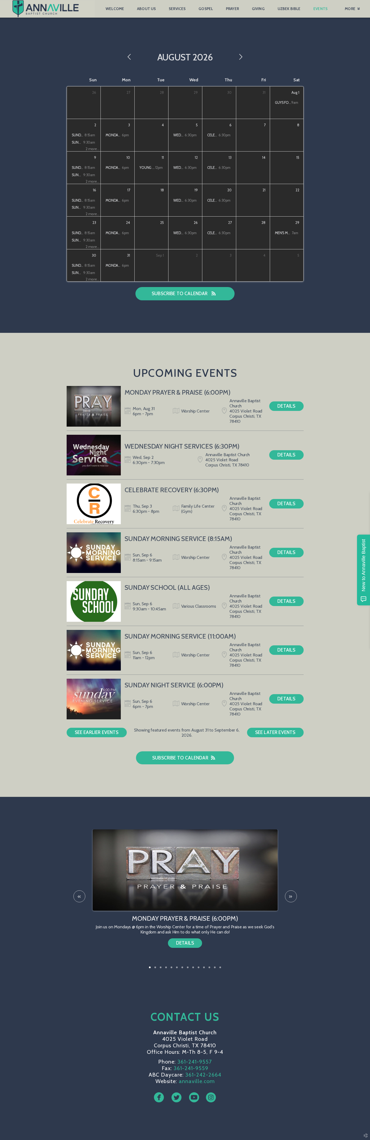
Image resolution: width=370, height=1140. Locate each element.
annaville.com (197, 1081)
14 (220, 969)
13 (215, 969)
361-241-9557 (194, 1061)
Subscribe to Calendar (180, 293)
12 (209, 969)
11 (204, 969)
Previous (79, 896)
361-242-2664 (203, 1074)
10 (198, 969)
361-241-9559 (191, 1068)
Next (291, 896)
